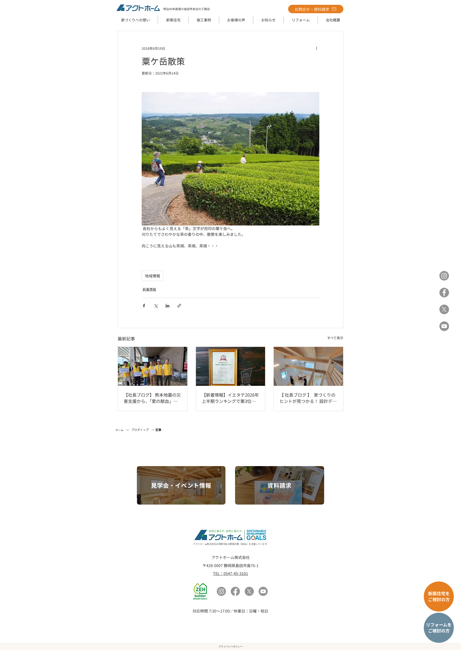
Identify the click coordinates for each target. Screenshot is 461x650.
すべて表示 (335, 337)
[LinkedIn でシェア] (167, 305)
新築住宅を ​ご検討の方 (439, 596)
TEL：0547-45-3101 (230, 573)
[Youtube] (263, 591)
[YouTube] (444, 326)
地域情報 (152, 276)
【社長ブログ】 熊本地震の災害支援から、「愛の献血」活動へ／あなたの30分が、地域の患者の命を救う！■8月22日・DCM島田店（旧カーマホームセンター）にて (152, 398)
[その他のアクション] (316, 48)
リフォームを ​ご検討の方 (439, 627)
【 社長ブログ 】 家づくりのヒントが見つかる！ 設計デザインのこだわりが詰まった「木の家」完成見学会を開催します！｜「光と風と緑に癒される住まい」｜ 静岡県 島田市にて (308, 398)
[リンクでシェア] (179, 305)
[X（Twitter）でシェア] (155, 305)
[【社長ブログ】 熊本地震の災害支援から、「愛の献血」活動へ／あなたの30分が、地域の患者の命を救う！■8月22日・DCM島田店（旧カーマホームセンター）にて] (152, 366)
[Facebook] (444, 292)
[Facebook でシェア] (144, 305)
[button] (173, 20)
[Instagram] (444, 276)
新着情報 (149, 289)
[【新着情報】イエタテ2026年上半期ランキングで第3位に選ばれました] (230, 366)
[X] (444, 309)
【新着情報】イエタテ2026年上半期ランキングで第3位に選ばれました (230, 398)
